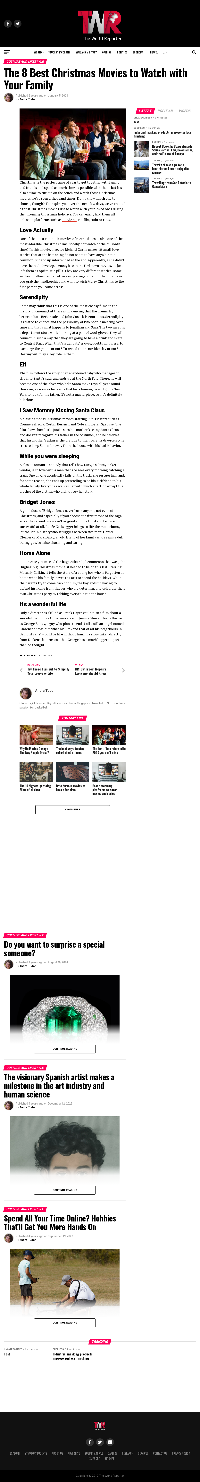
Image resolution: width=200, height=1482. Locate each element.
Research (127, 1453)
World (38, 52)
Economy (138, 52)
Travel (154, 52)
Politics (122, 52)
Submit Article (94, 1453)
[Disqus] (73, 863)
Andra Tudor (28, 99)
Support (94, 1458)
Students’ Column (59, 52)
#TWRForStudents (36, 1453)
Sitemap (110, 1458)
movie (48, 655)
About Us (57, 1453)
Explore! (15, 1453)
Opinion (107, 52)
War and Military (86, 52)
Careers (112, 1453)
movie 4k (69, 219)
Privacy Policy (181, 1453)
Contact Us (160, 1453)
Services (143, 1453)
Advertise (74, 1453)
